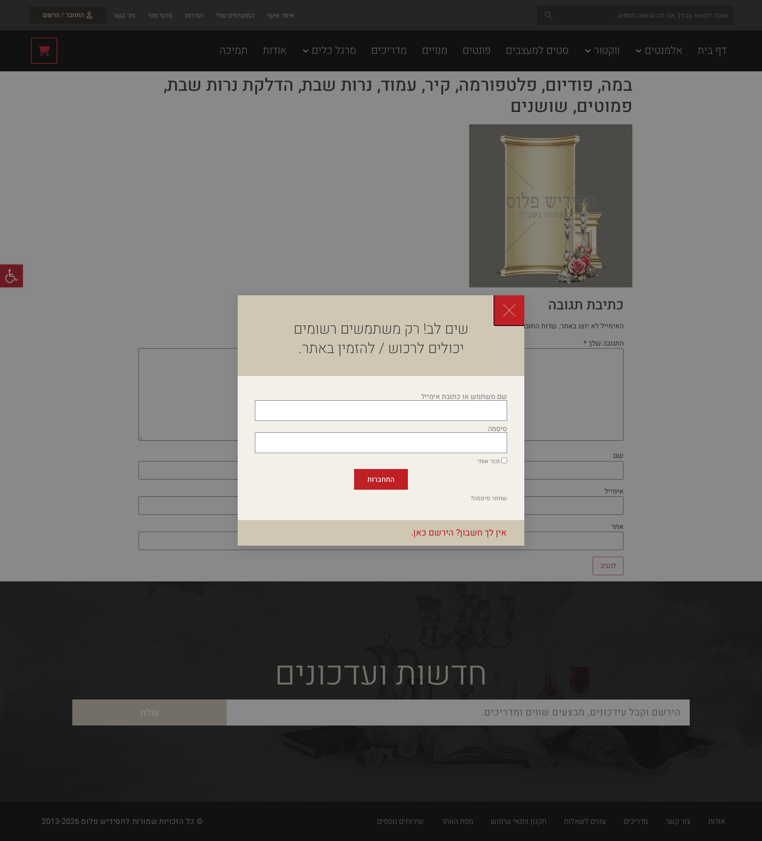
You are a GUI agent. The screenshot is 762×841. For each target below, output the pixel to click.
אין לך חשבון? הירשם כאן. (459, 532)
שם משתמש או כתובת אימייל (464, 396)
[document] (381, 420)
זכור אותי (489, 461)
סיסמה (497, 428)
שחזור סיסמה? (489, 498)
